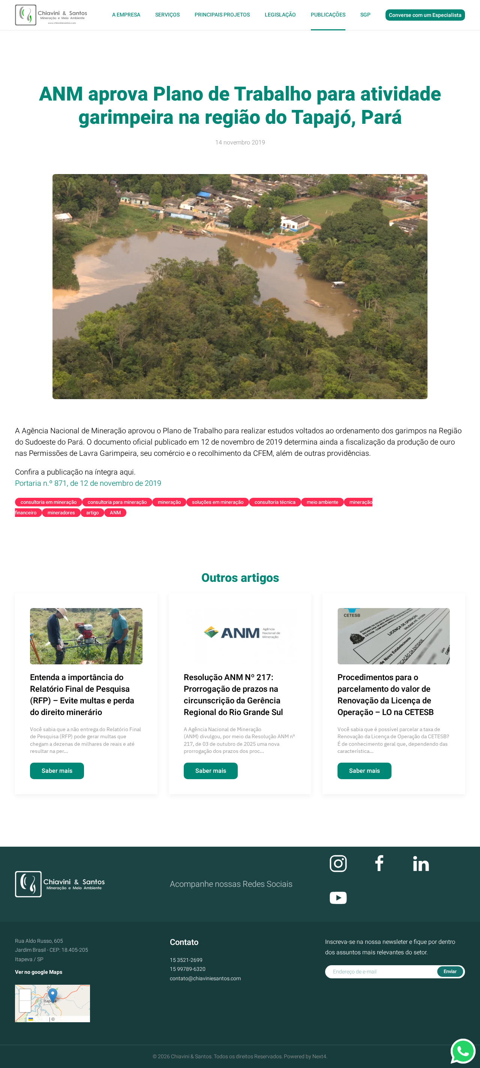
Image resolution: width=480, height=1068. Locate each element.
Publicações (328, 15)
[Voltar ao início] (52, 15)
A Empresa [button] (126, 15)
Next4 (319, 1056)
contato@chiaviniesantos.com (205, 978)
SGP (365, 15)
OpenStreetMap (72, 1018)
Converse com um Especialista (425, 15)
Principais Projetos (222, 15)
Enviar (450, 971)
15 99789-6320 (188, 969)
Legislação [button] (280, 15)
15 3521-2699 (186, 960)
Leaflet (40, 1018)
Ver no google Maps (38, 972)
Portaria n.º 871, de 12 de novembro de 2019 (88, 483)
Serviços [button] (167, 15)
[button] (52, 995)
